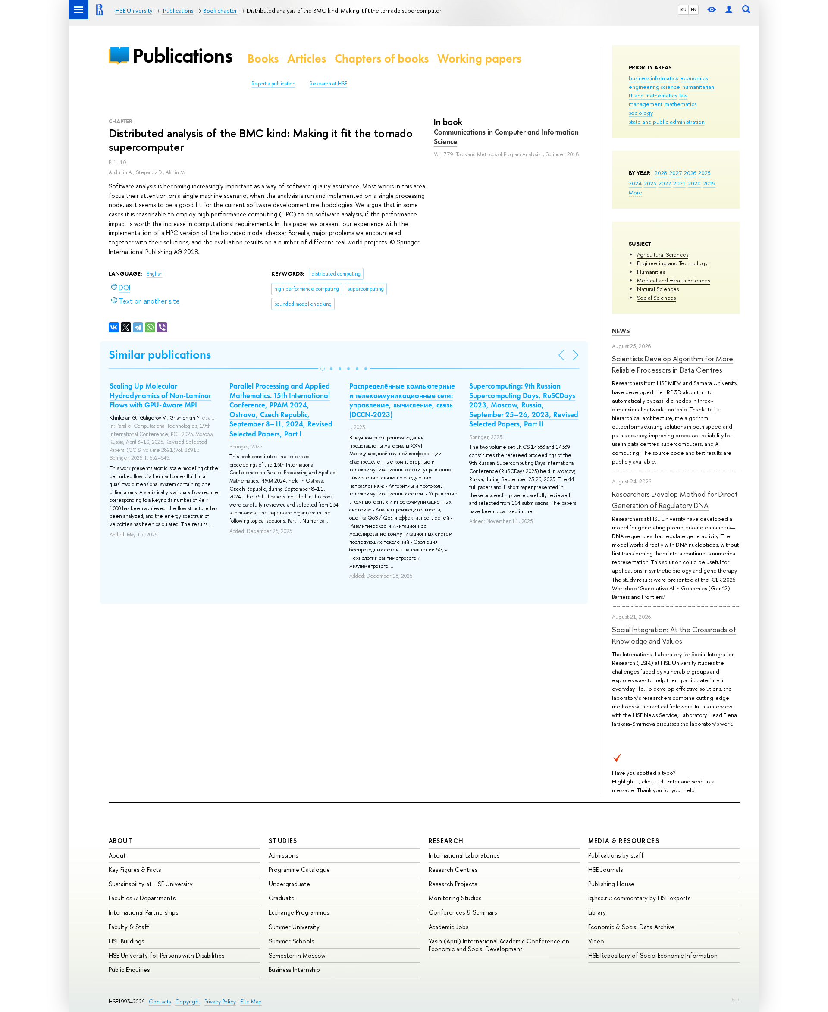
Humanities (651, 272)
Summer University (294, 927)
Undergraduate (289, 884)
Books (263, 58)
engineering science (654, 87)
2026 (690, 173)
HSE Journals (605, 869)
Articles (306, 58)
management (645, 104)
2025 (704, 173)
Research (446, 841)
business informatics (653, 78)
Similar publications (160, 354)
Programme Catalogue (299, 869)
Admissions (283, 855)
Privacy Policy (220, 1001)
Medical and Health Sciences (673, 280)
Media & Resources (623, 841)
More (635, 192)
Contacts (160, 1001)
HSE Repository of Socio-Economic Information (653, 955)
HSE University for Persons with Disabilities (166, 955)
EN (693, 9)
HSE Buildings (126, 941)
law (683, 95)
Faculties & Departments (142, 898)
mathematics (680, 104)
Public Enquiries (129, 969)
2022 (665, 183)
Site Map (251, 1001)
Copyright (187, 1001)
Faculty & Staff (129, 927)
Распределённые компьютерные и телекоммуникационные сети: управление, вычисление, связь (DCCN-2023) (402, 400)
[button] (322, 368)
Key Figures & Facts (135, 869)
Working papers (479, 58)
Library (597, 912)
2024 (635, 183)
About (121, 841)
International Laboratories (464, 855)
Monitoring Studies (455, 898)
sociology (641, 112)
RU (683, 9)
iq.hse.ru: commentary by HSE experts (639, 898)
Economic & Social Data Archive (631, 927)
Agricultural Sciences (662, 254)
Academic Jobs (448, 927)
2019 (709, 183)
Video (596, 941)
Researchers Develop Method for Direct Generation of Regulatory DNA (675, 499)
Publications (182, 55)
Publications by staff (616, 855)
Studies (283, 841)
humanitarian (698, 87)
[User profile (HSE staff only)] (728, 9)
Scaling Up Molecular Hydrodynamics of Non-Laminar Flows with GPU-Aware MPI (160, 395)
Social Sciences (656, 297)
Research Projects (453, 884)
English (155, 273)
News (621, 330)
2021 (679, 183)
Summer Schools (291, 941)
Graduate (282, 898)
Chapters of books (382, 58)
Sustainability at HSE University (151, 884)
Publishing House (611, 884)
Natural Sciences (658, 289)
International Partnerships (143, 912)
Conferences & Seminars (463, 912)
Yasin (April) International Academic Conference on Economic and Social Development (499, 945)
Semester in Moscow (297, 955)
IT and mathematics (653, 95)
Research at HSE (328, 83)
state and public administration (667, 121)
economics (694, 78)
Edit (736, 999)
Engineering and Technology (672, 263)
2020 (694, 183)
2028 (661, 173)
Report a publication (273, 83)
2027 (675, 173)
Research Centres (453, 869)
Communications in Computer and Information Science (506, 136)
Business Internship (294, 969)
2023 (650, 183)
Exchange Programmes (299, 912)
